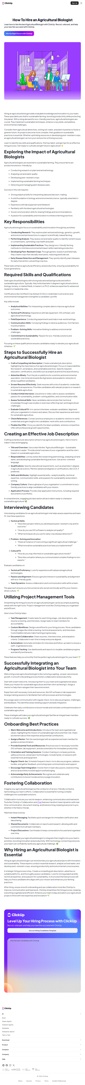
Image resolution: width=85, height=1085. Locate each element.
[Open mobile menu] (81, 3)
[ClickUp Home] (7, 3)
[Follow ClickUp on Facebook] (6, 1065)
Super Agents (7, 1021)
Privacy (38, 1081)
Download (5, 1040)
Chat (39, 802)
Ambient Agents (7, 1025)
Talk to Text (6, 1035)
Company (5, 1054)
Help (3, 1059)
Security (29, 1081)
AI (3, 1014)
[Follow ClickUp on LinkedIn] (3, 1065)
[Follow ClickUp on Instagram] (10, 1065)
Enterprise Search (8, 1031)
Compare (5, 1049)
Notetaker (5, 1028)
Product (5, 1045)
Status (20, 1081)
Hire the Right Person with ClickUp (19, 33)
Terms (46, 1081)
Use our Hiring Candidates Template (42, 930)
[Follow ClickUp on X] (13, 1065)
